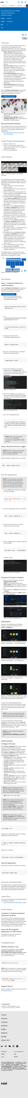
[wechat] (9, 1046)
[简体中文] (22, 2)
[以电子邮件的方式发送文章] (25, 34)
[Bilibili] (13, 1046)
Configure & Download (8, 96)
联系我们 (3, 1029)
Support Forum (7, 990)
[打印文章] (23, 34)
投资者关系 (4, 1026)
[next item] (27, 5)
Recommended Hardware (8, 129)
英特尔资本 (4, 1018)
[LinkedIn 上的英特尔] (2, 1046)
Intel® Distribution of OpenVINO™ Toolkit (15, 902)
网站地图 (3, 1036)
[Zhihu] (17, 1046)
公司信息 (3, 1015)
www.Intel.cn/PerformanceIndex (7, 1007)
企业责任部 (4, 1022)
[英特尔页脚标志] (4, 1083)
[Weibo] (5, 1046)
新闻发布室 (4, 1033)
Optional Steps (13, 487)
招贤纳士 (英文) (5, 1040)
